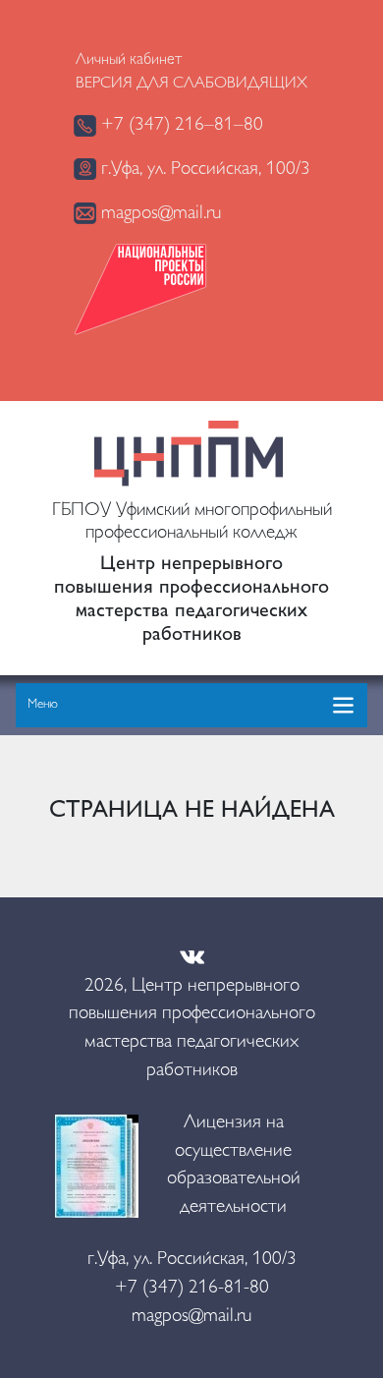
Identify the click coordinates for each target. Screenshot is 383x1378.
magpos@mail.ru (158, 213)
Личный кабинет (129, 60)
